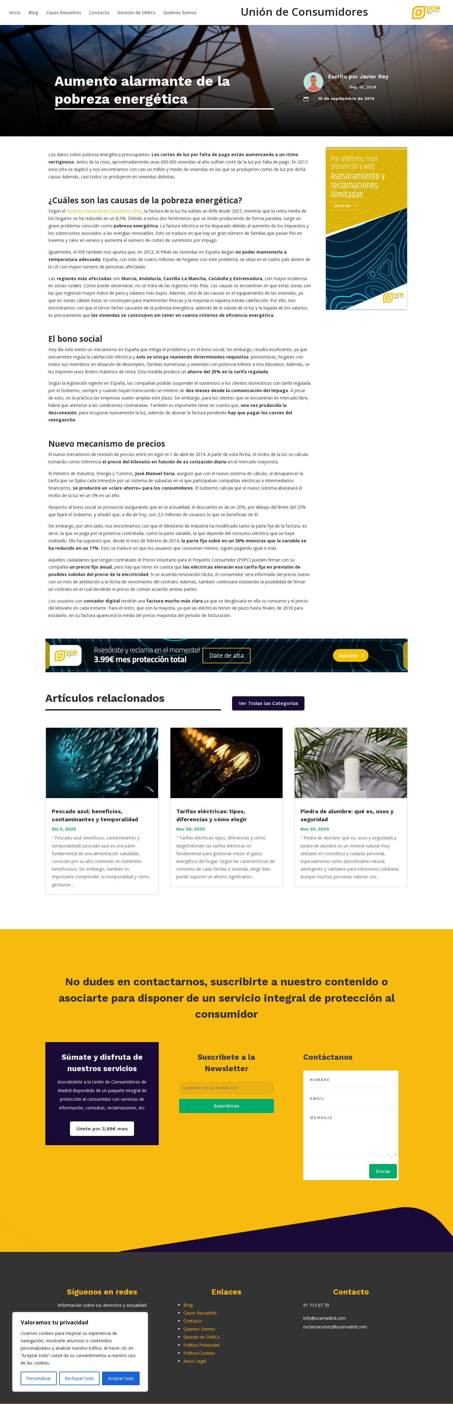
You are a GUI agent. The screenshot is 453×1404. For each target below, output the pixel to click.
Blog (33, 12)
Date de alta (226, 655)
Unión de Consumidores (304, 15)
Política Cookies (199, 1353)
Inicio (15, 12)
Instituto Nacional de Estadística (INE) (104, 211)
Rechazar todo (79, 1378)
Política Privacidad (201, 1345)
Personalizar (38, 1378)
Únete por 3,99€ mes (102, 1129)
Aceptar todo (121, 1378)
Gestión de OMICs (136, 12)
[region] (80, 1352)
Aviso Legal (194, 1361)
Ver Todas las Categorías (268, 703)
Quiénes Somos (179, 12)
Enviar (383, 1171)
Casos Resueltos (63, 12)
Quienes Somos (199, 1329)
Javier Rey (374, 76)
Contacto (99, 12)
